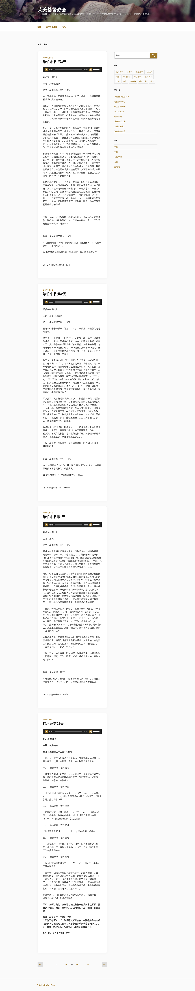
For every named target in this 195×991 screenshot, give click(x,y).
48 (66, 964)
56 (88, 964)
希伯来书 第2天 (54, 293)
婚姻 (118, 76)
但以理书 (139, 71)
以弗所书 (119, 71)
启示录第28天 (53, 723)
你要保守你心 (119, 101)
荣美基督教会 (52, 9)
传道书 (129, 71)
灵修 (118, 81)
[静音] (90, 69)
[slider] (96, 69)
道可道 (117, 166)
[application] (72, 69)
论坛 (64, 26)
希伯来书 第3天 (54, 61)
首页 (39, 26)
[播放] (46, 69)
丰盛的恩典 (119, 126)
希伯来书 (126, 76)
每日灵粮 (118, 156)
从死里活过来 (119, 121)
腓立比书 (143, 81)
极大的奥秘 (119, 111)
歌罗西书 (148, 76)
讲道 (152, 81)
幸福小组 (137, 76)
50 (77, 964)
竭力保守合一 (119, 106)
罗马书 (133, 81)
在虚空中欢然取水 (121, 96)
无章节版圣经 (51, 26)
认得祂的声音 (119, 131)
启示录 (149, 71)
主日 (116, 147)
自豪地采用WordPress (46, 985)
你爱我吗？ (119, 116)
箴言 (125, 81)
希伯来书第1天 (54, 516)
